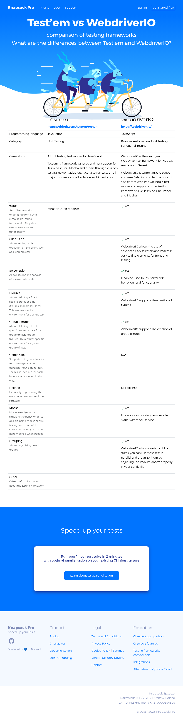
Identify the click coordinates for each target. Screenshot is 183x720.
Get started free (163, 7)
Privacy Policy (101, 643)
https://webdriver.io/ (136, 126)
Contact (97, 665)
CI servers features (145, 643)
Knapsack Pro (21, 7)
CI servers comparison (148, 636)
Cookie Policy (101, 650)
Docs (57, 7)
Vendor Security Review (108, 657)
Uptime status (60, 657)
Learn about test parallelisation (91, 575)
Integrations (141, 662)
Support (70, 7)
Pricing (44, 7)
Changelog (57, 643)
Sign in (142, 7)
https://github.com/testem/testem (73, 126)
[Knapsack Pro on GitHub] (11, 641)
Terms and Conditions (107, 636)
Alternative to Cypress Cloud (152, 669)
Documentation (61, 650)
